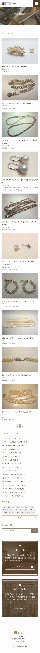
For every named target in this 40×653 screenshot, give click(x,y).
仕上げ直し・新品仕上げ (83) (12, 463)
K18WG (25, 510)
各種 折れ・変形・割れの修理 (11, 187)
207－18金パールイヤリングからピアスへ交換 (18, 301)
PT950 (29, 512)
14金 (8, 507)
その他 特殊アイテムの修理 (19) (13, 489)
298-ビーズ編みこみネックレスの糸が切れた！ (18, 103)
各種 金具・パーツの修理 (30, 187)
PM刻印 (5, 512)
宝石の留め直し (7, 71)
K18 (20, 510)
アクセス (20, 567)
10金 (4, 507)
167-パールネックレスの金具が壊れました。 (17, 375)
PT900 (23, 512)
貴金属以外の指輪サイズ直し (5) (13, 445)
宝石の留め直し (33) (9, 471)
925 (26, 507)
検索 (34, 530)
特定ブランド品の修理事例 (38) (13, 496)
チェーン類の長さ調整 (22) (12, 453)
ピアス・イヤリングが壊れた (13, 190)
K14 (16, 510)
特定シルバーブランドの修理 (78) (14, 492)
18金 (13, 507)
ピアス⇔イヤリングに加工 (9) (13, 482)
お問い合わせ (20, 608)
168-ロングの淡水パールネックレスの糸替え (17, 338)
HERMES (5, 510)
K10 (11, 510)
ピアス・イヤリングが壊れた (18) (14, 485)
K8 (34, 510)
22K (18, 507)
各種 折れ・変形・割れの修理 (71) (14, 474)
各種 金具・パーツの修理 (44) (12, 478)
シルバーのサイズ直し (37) (11, 438)
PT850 (17, 512)
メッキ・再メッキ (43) (10, 467)
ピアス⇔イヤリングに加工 (10, 306)
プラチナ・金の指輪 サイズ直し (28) (15, 442)
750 (22, 507)
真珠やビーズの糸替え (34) (11, 456)
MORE (19, 517)
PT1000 (11, 512)
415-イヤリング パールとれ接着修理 (14, 66)
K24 (31, 510)
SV (34, 512)
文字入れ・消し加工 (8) (10, 460)
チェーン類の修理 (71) (10, 449)
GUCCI (31, 507)
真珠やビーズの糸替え (8, 108)
